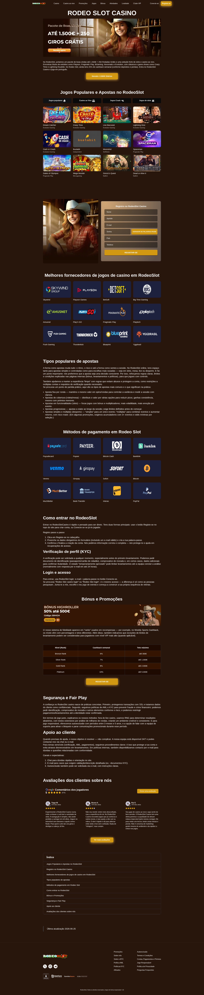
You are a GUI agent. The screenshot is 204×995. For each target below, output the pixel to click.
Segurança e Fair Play (56, 901)
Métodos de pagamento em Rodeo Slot (63, 885)
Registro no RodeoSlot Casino (59, 869)
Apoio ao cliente (53, 906)
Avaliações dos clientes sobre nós (61, 911)
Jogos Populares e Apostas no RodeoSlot (64, 864)
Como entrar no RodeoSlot (58, 890)
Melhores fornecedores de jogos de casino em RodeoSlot (71, 875)
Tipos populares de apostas (58, 880)
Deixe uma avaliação (148, 791)
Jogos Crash (115, 100)
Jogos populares (55, 100)
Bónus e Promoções (55, 896)
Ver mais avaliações (102, 840)
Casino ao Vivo (85, 100)
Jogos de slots (145, 100)
